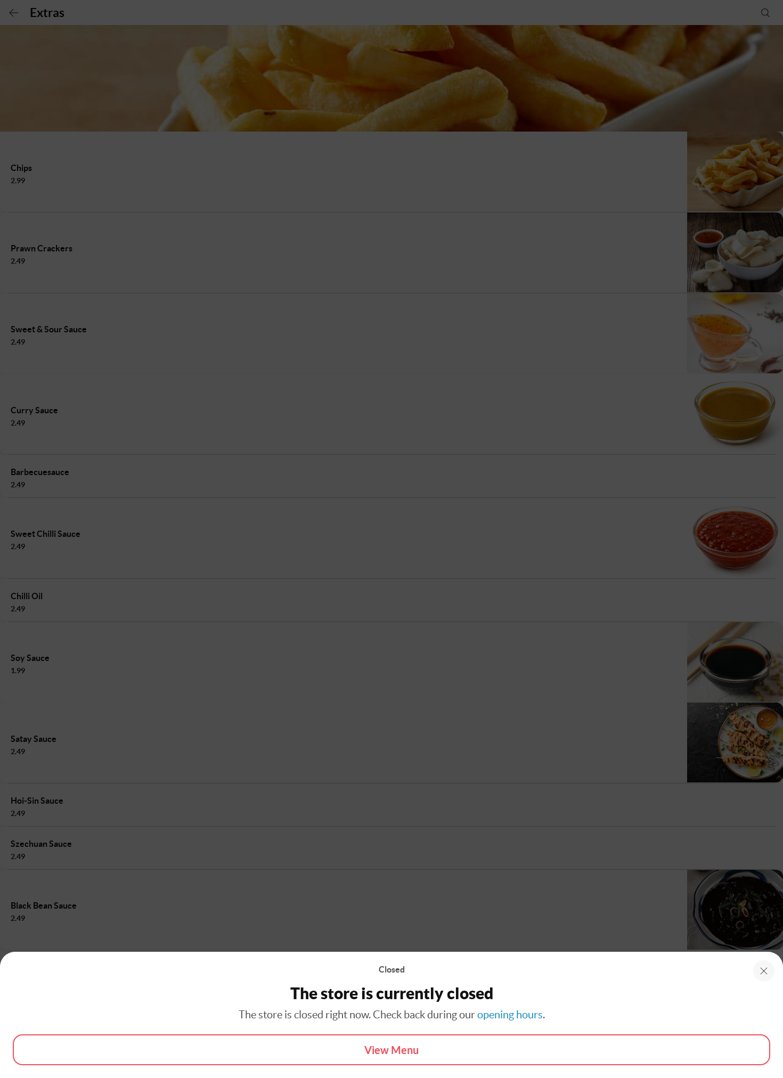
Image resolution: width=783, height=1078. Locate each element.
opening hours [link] (510, 1014)
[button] (763, 971)
